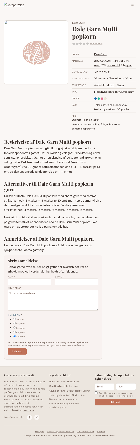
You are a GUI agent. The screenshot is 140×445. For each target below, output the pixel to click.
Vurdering (15, 314)
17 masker (72, 210)
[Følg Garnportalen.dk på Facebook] (29, 417)
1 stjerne (20, 319)
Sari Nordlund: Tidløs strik (63, 386)
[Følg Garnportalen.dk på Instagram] (36, 417)
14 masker (29, 210)
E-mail (59, 276)
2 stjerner (20, 323)
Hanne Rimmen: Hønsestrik (64, 381)
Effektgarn (127, 92)
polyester (105, 61)
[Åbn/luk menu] (132, 5)
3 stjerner (20, 328)
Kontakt (101, 431)
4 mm (110, 85)
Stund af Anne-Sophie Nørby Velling (69, 390)
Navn (11, 276)
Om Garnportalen (85, 431)
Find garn (39, 431)
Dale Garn (78, 22)
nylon (128, 65)
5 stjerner (20, 336)
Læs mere (28, 410)
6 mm (120, 85)
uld (121, 61)
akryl (97, 65)
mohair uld (113, 65)
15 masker (44, 210)
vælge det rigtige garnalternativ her (44, 226)
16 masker (58, 210)
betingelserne (126, 395)
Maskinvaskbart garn (107, 92)
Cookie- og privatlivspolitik (60, 431)
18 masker (86, 210)
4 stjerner (20, 332)
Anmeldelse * (15, 288)
